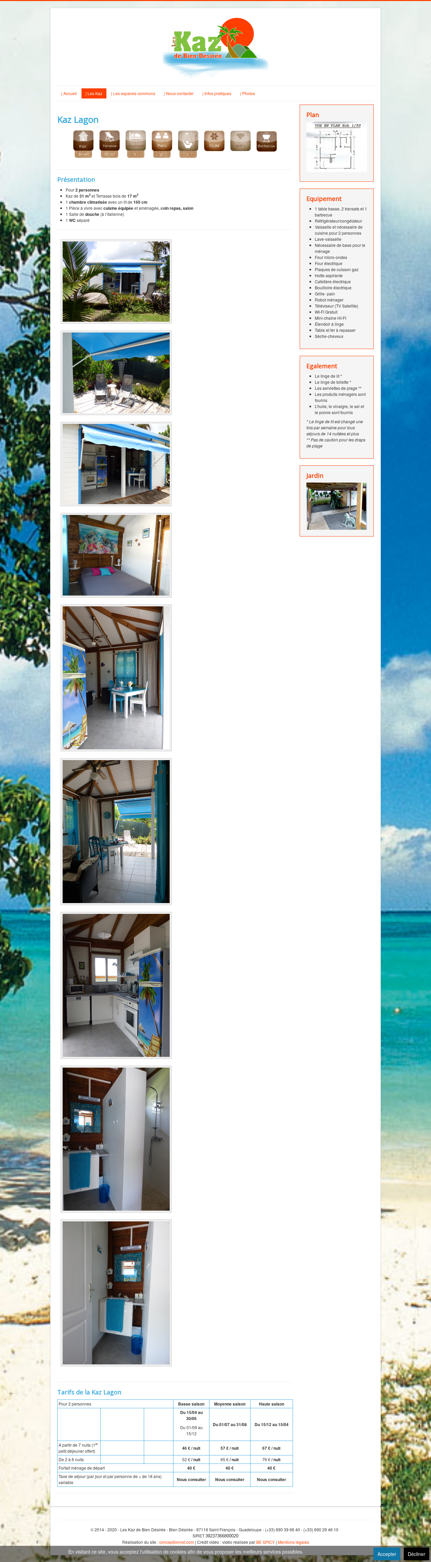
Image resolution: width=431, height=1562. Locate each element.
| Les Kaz (94, 93)
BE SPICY (265, 1542)
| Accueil (69, 93)
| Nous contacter (179, 93)
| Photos (247, 93)
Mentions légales (293, 1542)
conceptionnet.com (176, 1542)
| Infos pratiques (216, 93)
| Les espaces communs (133, 93)
